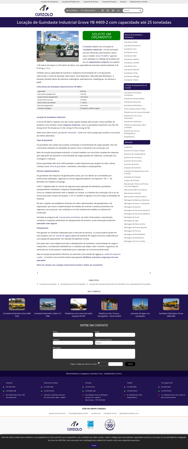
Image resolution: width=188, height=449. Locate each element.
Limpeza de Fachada (131, 180)
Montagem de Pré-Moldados (134, 234)
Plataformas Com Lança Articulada (137, 112)
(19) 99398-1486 (11, 391)
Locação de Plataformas (71, 2)
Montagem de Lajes (131, 221)
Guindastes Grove (130, 52)
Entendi (94, 445)
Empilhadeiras (129, 137)
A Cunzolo (73, 10)
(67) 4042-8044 (166, 387)
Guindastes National (131, 69)
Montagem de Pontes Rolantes (135, 227)
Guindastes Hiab (130, 56)
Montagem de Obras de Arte (134, 224)
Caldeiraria (128, 147)
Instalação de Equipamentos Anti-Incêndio (136, 172)
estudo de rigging (63, 235)
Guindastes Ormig (131, 73)
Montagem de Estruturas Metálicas (137, 214)
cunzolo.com (96, 413)
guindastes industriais (67, 132)
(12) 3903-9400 (48, 387)
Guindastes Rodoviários (133, 105)
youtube (118, 12)
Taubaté (129, 383)
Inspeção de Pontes (91, 2)
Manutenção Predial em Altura (135, 197)
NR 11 (106, 178)
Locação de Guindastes (49, 2)
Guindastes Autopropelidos (134, 98)
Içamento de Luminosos (133, 157)
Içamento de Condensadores (135, 154)
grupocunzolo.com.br (57, 413)
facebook (103, 12)
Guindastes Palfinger (132, 76)
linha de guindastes (58, 166)
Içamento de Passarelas (133, 161)
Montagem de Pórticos (132, 231)
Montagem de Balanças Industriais (137, 200)
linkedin (113, 12)
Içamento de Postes (131, 164)
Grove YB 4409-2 (102, 56)
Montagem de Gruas (131, 217)
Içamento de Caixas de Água (134, 151)
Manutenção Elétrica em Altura (135, 190)
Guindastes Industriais (132, 102)
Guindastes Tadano (131, 80)
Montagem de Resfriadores (134, 238)
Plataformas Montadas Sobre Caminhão (135, 126)
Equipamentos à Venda (138, 2)
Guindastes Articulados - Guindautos (133, 94)
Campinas (9, 383)
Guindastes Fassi (130, 49)
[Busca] (141, 10)
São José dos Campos (51, 383)
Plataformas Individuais (132, 122)
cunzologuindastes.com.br (78, 413)
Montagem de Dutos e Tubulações (137, 203)
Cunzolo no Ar (89, 10)
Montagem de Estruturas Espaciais (137, 210)
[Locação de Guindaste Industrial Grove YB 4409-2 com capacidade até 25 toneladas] (45, 10)
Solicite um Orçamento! (101, 35)
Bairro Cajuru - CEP (96, 397)
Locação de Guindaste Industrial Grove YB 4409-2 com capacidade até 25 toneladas (94, 22)
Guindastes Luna (130, 66)
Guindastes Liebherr (131, 59)
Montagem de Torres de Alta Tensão (134, 242)
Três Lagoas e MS (167, 383)
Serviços (123, 2)
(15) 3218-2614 (90, 387)
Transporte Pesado (109, 2)
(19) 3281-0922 (10, 387)
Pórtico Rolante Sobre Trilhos (135, 109)
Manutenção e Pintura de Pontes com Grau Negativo (136, 185)
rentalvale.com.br (110, 413)
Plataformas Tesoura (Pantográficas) (132, 132)
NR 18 (73, 195)
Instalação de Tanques (132, 177)
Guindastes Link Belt (131, 63)
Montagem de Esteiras (132, 207)
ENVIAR (130, 364)
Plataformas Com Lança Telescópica (133, 117)
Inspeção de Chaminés (132, 168)
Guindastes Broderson (132, 45)
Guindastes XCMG (130, 42)
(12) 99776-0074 (49, 391)
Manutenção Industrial (132, 193)
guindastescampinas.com (129, 413)
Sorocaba (88, 383)
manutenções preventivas (69, 217)
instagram (108, 12)
